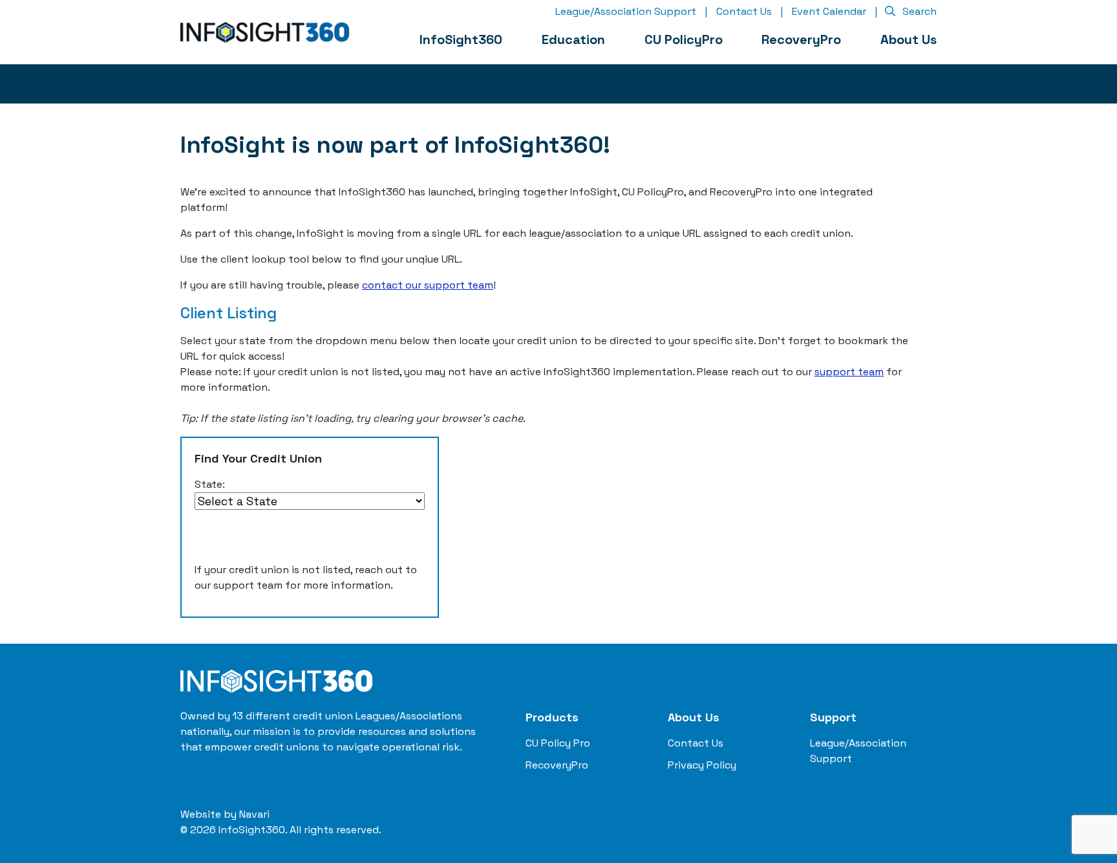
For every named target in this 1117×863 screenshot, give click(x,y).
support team (849, 371)
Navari (254, 814)
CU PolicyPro (683, 39)
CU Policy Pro (558, 743)
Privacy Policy (702, 765)
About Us (908, 39)
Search (918, 11)
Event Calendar (829, 11)
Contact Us (744, 11)
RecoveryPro (801, 39)
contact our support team (427, 285)
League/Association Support (625, 11)
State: (210, 484)
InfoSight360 (461, 39)
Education (573, 39)
